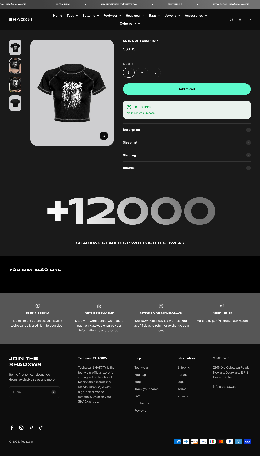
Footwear (110, 15)
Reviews (140, 410)
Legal (181, 382)
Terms (182, 389)
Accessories (194, 15)
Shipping (184, 367)
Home (57, 15)
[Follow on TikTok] (40, 427)
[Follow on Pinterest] (31, 427)
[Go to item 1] (15, 48)
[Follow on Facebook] (11, 427)
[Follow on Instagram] (21, 427)
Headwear (133, 15)
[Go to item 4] (15, 103)
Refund (183, 375)
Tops (70, 15)
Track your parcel (146, 389)
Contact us (142, 403)
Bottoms (88, 15)
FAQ (137, 396)
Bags (152, 15)
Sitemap (140, 375)
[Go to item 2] (15, 66)
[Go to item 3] (15, 85)
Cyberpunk (128, 23)
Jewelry (170, 15)
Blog (137, 382)
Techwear (141, 367)
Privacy (183, 396)
